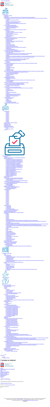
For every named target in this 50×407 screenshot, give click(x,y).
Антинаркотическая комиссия (11, 92)
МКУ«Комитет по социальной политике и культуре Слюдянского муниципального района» (19, 17)
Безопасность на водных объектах (12, 73)
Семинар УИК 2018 (9, 231)
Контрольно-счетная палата (7, 253)
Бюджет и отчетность (9, 33)
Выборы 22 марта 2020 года (11, 168)
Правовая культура (7, 205)
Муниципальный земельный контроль (12, 22)
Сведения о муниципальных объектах (12, 19)
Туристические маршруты (10, 290)
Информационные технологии (9, 77)
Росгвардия (8, 347)
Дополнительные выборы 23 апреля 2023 (13, 163)
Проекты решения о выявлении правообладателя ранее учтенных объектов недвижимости (21, 344)
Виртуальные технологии (10, 384)
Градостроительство (9, 52)
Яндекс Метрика (20, 398)
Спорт (7, 91)
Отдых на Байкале (9, 291)
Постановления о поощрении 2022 (12, 311)
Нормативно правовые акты (11, 27)
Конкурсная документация (10, 295)
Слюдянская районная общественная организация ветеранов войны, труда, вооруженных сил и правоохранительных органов (27, 337)
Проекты (7, 55)
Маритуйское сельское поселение (11, 319)
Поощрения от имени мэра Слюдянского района (12, 306)
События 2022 (8, 207)
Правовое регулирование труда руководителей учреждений (16, 47)
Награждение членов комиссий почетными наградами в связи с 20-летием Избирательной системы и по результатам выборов (27, 223)
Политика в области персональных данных (11, 349)
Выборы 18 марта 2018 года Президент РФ (13, 171)
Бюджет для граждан (5, 277)
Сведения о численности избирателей (10, 210)
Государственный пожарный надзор (12, 333)
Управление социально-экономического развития (12, 60)
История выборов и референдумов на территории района (13, 212)
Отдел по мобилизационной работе (10, 25)
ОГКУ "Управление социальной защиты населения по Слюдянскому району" (19, 335)
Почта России (8, 346)
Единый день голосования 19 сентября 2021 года (14, 165)
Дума (3, 110)
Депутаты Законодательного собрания (10, 122)
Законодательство (9, 65)
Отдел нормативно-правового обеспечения (11, 102)
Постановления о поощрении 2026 (12, 314)
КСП (5, 254)
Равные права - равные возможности (12, 209)
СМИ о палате (8, 268)
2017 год (7, 113)
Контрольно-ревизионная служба (9, 211)
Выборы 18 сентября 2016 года (11, 173)
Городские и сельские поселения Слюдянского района (13, 318)
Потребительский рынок (8, 350)
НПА (7, 302)
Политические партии (8, 240)
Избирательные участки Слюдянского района (11, 181)
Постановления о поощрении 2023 (12, 312)
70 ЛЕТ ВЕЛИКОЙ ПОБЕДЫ (11, 305)
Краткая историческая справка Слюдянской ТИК (14, 178)
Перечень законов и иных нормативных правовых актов (13, 262)
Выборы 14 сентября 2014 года (11, 175)
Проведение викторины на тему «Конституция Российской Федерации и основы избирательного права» (23, 224)
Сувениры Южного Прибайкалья (11, 293)
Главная (1, 368)
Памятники (6, 317)
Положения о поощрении (10, 315)
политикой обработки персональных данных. (30, 400)
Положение (8, 62)
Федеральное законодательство (11, 187)
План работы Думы (7, 124)
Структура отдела (9, 89)
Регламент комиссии (9, 179)
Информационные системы (10, 78)
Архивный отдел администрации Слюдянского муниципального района (16, 82)
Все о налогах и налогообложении (12, 327)
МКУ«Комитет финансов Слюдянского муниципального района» (15, 29)
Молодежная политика (10, 90)
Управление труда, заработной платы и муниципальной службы (15, 37)
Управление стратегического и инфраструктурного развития (14, 50)
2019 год (7, 115)
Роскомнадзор (8, 332)
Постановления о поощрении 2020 (12, 309)
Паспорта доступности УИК (11, 243)
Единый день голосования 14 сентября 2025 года (14, 160)
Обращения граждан (9, 258)
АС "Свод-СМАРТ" (9, 81)
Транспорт (6, 294)
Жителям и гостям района (6, 284)
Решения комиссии (7, 189)
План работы (6, 16)
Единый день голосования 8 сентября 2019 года (14, 169)
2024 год (7, 192)
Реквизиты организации (10, 267)
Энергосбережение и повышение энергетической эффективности (17, 54)
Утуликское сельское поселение (11, 320)
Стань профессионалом (8, 244)
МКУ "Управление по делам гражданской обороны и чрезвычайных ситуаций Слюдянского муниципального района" (24, 71)
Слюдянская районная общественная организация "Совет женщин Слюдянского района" (21, 338)
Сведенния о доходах (9, 128)
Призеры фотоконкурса (10, 219)
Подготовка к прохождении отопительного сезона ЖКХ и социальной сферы (19, 53)
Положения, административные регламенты (13, 21)
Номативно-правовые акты (10, 297)
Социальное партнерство (10, 44)
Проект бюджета (9, 34)
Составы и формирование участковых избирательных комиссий (17, 182)
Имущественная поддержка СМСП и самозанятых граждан (16, 23)
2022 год (7, 118)
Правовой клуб (8, 235)
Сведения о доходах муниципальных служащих (14, 32)
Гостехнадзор (8, 331)
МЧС (7, 328)
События (7, 289)
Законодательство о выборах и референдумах (11, 186)
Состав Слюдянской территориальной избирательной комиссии (17, 180)
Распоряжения (8, 36)
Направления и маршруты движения (12, 296)
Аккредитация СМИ (7, 316)
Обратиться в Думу (7, 125)
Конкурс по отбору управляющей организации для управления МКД (17, 58)
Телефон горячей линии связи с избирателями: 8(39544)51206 (14, 157)
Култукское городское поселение (11, 322)
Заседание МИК (9, 237)
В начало (1, 362)
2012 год (7, 202)
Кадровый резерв (9, 40)
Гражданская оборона (9, 74)
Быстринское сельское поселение (11, 324)
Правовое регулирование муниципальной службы (14, 41)
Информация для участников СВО (10, 348)
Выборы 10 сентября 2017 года (11, 172)
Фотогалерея (6, 213)
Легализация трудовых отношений (12, 46)
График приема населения (8, 126)
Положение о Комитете (10, 31)
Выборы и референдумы (8, 158)
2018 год (7, 114)
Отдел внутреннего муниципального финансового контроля (14, 84)
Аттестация (8, 42)
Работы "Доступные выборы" (11, 233)
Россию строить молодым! (10, 234)
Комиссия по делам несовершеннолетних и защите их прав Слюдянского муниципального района (20, 63)
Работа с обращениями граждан (9, 185)
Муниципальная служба (10, 257)
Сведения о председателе (10, 261)
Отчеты (7, 20)
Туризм (5, 288)
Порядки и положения (10, 35)
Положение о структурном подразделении (13, 51)
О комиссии (8, 66)
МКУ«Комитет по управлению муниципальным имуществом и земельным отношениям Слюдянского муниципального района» (25, 18)
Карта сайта (2, 376)
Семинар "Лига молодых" (10, 232)
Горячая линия (8, 48)
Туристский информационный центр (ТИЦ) (13, 292)
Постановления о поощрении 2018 (12, 307)
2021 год (7, 117)
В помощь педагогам (9, 70)
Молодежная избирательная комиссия (10, 183)
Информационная (3, 375)
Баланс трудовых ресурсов (10, 45)
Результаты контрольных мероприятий (12, 85)
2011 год (7, 203)
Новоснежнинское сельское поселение (12, 325)
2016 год (7, 112)
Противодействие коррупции (11, 330)
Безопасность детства (9, 69)
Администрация (5, 14)
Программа (8, 96)
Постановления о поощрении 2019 (12, 308)
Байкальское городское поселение (12, 321)
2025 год (7, 120)
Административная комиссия (9, 97)
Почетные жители (7, 300)
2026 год (7, 121)
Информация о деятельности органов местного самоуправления (17, 342)
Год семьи (8, 88)
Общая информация (9, 184)
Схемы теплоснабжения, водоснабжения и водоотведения (16, 59)
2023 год (7, 119)
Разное (7, 228)
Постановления (8, 101)
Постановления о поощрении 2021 (12, 310)
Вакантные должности (10, 39)
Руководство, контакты (8, 15)
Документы (8, 68)
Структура (8, 270)
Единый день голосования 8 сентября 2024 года (14, 161)
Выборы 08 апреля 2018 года (11, 170)
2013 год (7, 201)
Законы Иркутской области (10, 188)
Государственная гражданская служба (10, 241)
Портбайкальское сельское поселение (12, 323)
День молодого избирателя (10, 238)
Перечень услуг (8, 303)
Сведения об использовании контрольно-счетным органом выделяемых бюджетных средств (21, 269)
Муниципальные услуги (8, 301)
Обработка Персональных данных (6, 383)
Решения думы (6, 111)
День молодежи (8, 229)
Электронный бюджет (10, 80)
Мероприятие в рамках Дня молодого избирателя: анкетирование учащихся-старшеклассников (22, 220)
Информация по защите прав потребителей (7, 369)
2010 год (7, 204)
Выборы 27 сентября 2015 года (11, 174)
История (5, 287)
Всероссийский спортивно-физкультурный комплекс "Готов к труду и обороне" (19, 87)
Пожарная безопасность (10, 76)
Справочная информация (10, 67)
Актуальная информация (8, 176)
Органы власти (6, 326)
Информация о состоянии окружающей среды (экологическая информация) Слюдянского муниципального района (25, 56)
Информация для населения (9, 341)
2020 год (7, 116)
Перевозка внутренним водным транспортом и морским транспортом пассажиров (20, 299)
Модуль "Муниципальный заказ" (9, 285)
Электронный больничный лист (11, 38)
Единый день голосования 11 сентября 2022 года (14, 164)
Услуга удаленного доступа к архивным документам (15, 83)
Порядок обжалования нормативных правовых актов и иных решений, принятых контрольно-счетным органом (25, 260)
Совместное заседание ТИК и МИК (12, 227)
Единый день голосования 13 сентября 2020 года (14, 166)
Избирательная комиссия (6, 155)
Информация (8, 100)
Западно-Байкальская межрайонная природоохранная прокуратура (17, 334)
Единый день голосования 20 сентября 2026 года (14, 159)
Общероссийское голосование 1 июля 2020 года (14, 167)
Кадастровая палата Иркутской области (12, 345)
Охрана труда (8, 43)
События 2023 (8, 206)
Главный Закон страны (10, 239)
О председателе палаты (10, 266)
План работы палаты (9, 259)
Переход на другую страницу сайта (12, 95)
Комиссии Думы (7, 123)
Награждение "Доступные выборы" (12, 236)
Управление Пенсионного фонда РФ (12, 329)
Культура (7, 93)
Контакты (8, 24)
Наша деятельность (7, 255)
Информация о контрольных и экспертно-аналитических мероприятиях (18, 256)
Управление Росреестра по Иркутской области (14, 343)
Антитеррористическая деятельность (12, 72)
